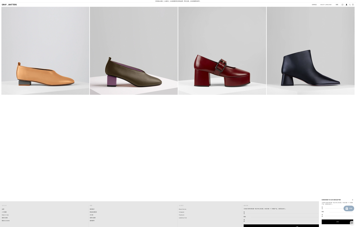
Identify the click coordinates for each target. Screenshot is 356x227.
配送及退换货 (93, 212)
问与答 (91, 215)
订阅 (337, 221)
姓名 (244, 213)
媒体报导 (92, 220)
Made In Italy (5, 215)
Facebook (181, 215)
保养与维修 (93, 217)
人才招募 (4, 212)
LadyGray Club (183, 217)
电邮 (244, 220)
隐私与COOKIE (6, 220)
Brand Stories (182, 209)
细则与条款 (5, 217)
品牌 (3, 209)
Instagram (181, 212)
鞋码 (245, 216)
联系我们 (92, 209)
